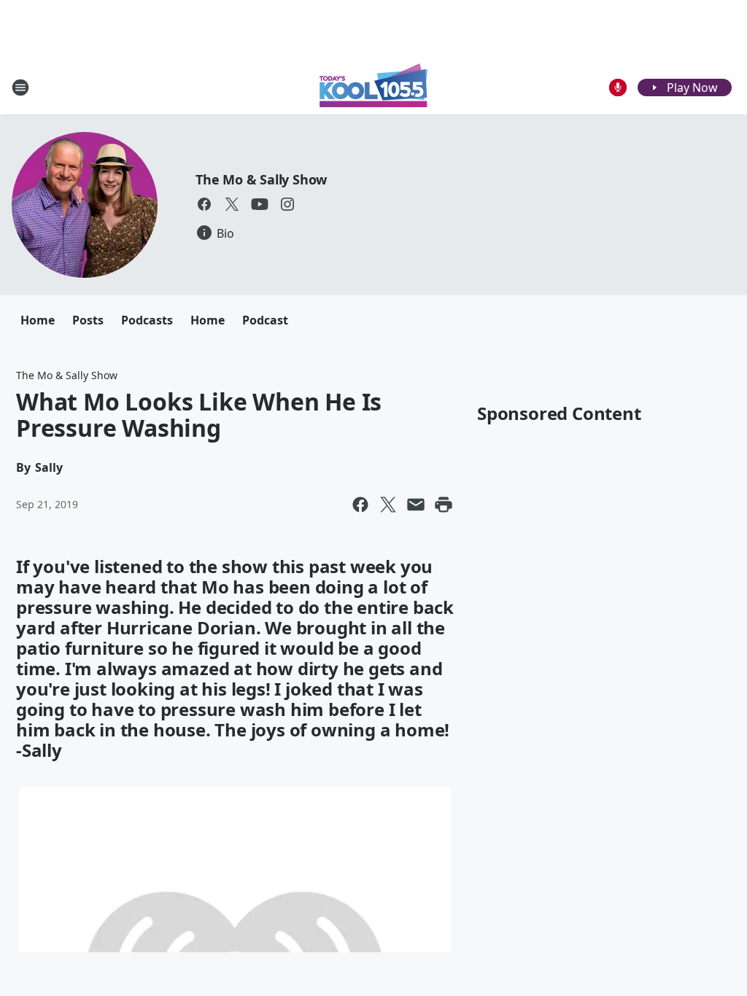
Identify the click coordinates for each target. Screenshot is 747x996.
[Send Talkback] (618, 87)
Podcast (265, 320)
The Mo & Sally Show (261, 179)
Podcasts (147, 320)
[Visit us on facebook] (204, 204)
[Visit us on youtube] (259, 204)
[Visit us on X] (232, 204)
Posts (88, 320)
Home (37, 320)
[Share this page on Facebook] (360, 504)
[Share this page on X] (388, 504)
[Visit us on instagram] (287, 204)
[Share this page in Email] (416, 504)
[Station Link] (373, 87)
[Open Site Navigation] (20, 87)
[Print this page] (443, 504)
